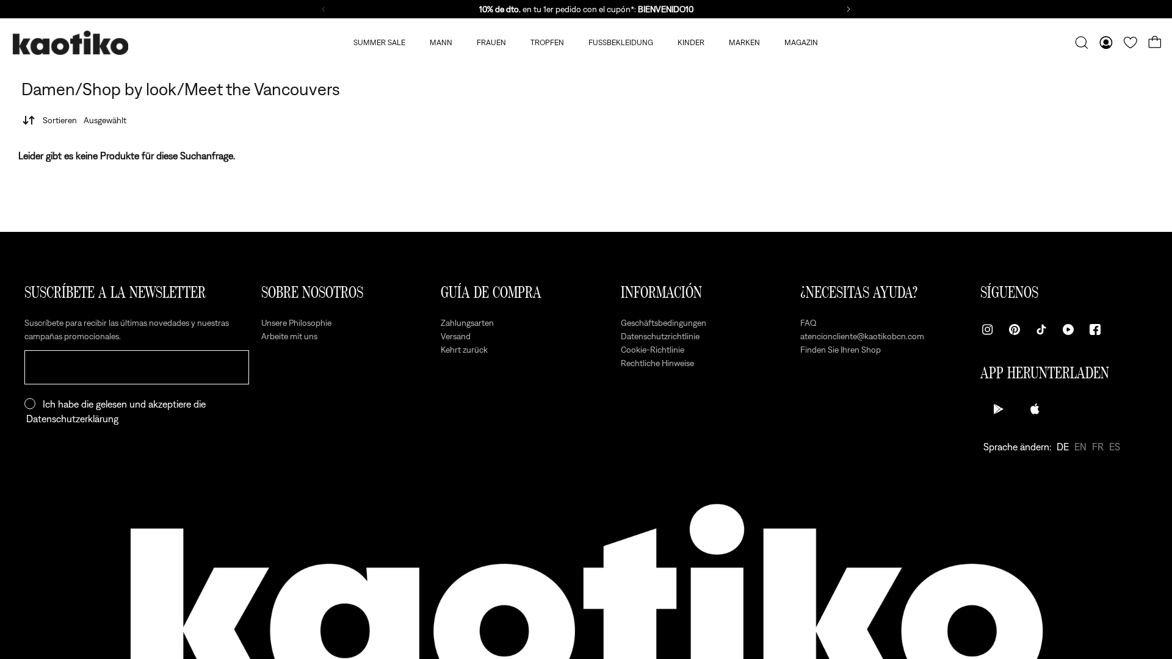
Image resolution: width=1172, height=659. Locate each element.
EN (1080, 446)
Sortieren (84, 120)
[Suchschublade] (1081, 43)
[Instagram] (987, 329)
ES (1114, 446)
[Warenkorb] (1155, 43)
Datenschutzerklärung (72, 418)
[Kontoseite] (1106, 43)
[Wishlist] (1130, 43)
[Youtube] (1068, 329)
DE (1063, 446)
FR (1098, 446)
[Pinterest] (1014, 329)
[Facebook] (1095, 329)
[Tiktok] (1041, 329)
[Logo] (70, 43)
